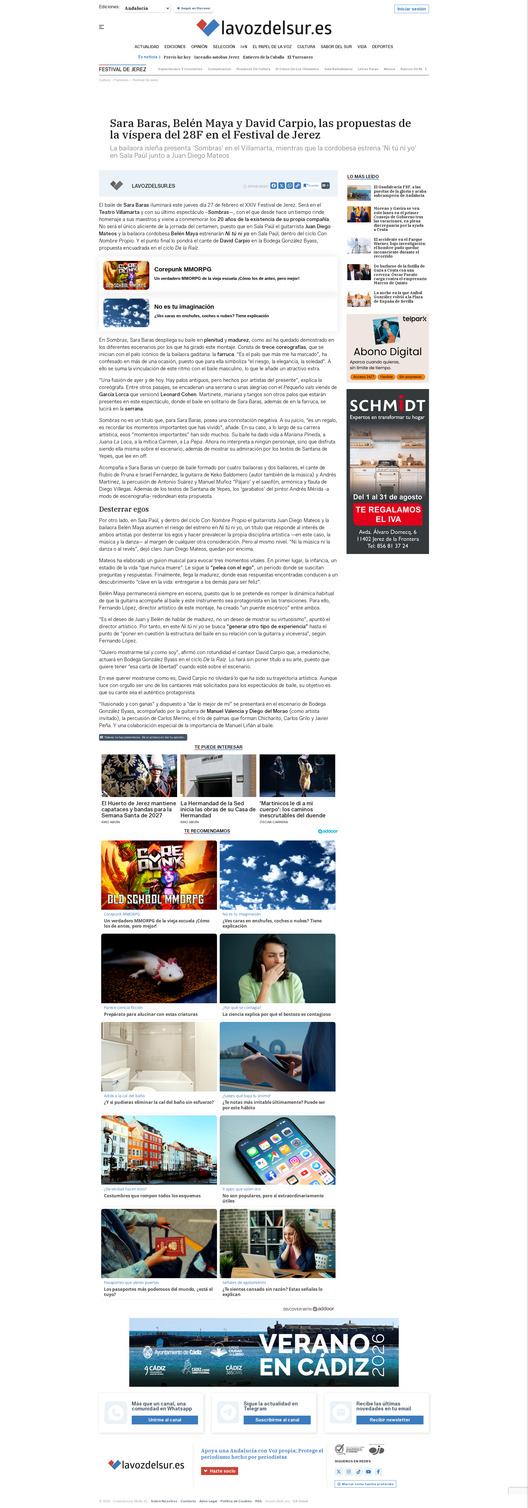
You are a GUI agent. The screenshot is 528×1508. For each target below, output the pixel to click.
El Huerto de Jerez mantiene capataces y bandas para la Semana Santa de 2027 (138, 809)
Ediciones (175, 47)
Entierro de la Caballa (263, 57)
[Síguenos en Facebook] (378, 1472)
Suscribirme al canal (277, 1419)
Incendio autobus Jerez (217, 57)
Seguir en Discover (195, 8)
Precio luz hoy (177, 57)
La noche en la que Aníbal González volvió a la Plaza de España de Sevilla (398, 297)
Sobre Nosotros (164, 1501)
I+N (244, 47)
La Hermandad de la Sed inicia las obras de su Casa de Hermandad (218, 809)
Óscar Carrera (274, 822)
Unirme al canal (164, 1419)
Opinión (199, 47)
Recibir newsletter (390, 1419)
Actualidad (147, 47)
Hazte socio (222, 1471)
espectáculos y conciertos (180, 69)
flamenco (121, 80)
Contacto (188, 1501)
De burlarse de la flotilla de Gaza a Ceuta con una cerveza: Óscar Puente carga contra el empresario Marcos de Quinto (400, 274)
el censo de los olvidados (297, 69)
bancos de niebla (415, 69)
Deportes (382, 47)
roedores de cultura (253, 69)
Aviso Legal (208, 1501)
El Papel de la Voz (272, 47)
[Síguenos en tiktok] (358, 1472)
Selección (224, 47)
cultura (104, 80)
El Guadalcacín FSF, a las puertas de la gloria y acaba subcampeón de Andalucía (400, 191)
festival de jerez (145, 80)
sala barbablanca (338, 69)
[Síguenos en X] (339, 1472)
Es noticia (147, 57)
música (389, 69)
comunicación (219, 69)
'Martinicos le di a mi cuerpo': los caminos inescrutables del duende (293, 809)
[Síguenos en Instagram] (349, 1472)
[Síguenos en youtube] (368, 1472)
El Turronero (300, 57)
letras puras (368, 69)
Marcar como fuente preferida (367, 1484)
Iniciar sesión (411, 9)
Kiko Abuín (110, 822)
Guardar (313, 185)
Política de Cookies (236, 1501)
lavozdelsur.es (153, 186)
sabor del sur (336, 47)
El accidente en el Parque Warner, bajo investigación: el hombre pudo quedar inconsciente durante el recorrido (400, 248)
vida (362, 47)
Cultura (306, 47)
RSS (258, 1501)
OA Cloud (300, 1501)
